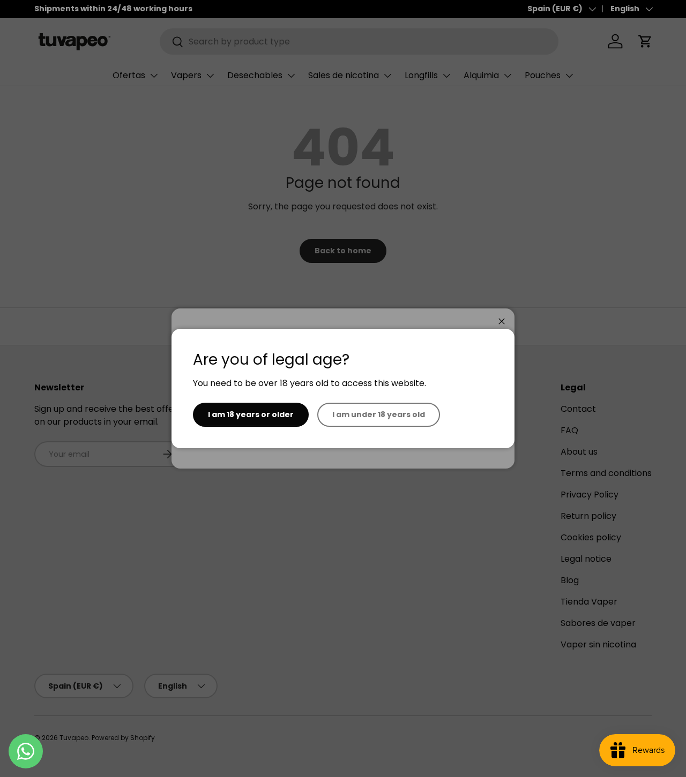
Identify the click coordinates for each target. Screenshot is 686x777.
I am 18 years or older (251, 414)
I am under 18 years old (378, 414)
